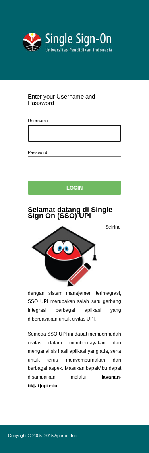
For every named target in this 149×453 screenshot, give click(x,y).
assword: (38, 152)
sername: (38, 120)
